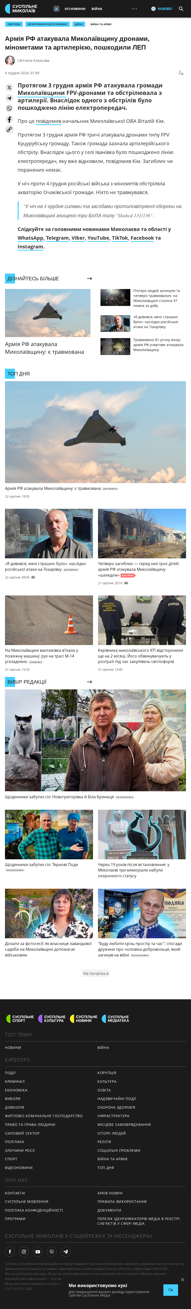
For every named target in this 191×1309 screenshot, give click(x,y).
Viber (78, 237)
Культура (107, 1081)
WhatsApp (30, 237)
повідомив (48, 121)
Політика (14, 1141)
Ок (170, 1290)
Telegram (57, 237)
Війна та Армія (101, 24)
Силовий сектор (22, 1133)
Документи (109, 1210)
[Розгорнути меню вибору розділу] (56, 9)
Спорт (11, 1159)
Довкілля (14, 1107)
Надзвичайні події (116, 1098)
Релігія (104, 1141)
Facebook (142, 237)
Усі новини (75, 8)
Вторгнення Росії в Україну (47, 24)
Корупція (106, 1072)
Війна (97, 8)
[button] (9, 87)
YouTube (98, 237)
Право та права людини (30, 1124)
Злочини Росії (20, 1150)
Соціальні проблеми (119, 1150)
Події (10, 1072)
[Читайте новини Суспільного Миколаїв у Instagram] (24, 1252)
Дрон (79, 24)
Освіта (104, 1090)
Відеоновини (19, 1167)
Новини (13, 1047)
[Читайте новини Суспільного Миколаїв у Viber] (52, 1252)
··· (134, 8)
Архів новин (110, 1193)
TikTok (120, 237)
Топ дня (105, 1167)
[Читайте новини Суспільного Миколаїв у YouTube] (38, 1252)
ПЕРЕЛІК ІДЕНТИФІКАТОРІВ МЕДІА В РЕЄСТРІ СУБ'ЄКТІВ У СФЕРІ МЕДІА (138, 1221)
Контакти (15, 1193)
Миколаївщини (42, 93)
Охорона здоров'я (116, 1107)
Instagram (30, 246)
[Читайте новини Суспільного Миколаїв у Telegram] (66, 1252)
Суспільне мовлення (26, 1201)
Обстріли (14, 24)
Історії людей (111, 1133)
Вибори (13, 1098)
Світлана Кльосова (33, 60)
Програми (15, 1218)
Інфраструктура (113, 1115)
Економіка (16, 1090)
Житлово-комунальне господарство (44, 1115)
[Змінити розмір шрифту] (181, 73)
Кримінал (15, 1081)
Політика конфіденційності (34, 1210)
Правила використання (122, 1201)
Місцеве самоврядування (124, 1124)
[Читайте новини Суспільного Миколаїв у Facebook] (10, 1252)
